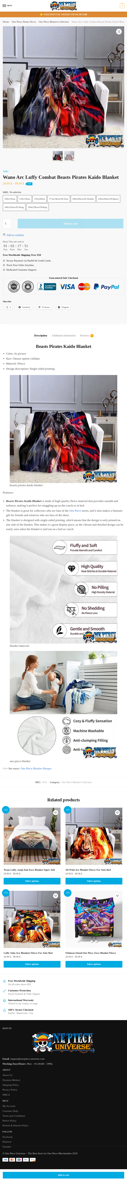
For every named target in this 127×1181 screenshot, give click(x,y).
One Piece (75, 510)
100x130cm (9, 199)
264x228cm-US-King (37, 207)
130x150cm (24, 199)
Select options (32, 881)
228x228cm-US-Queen (108, 199)
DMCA (6, 1094)
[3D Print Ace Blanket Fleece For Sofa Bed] (93, 836)
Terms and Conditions (13, 1116)
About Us (7, 1075)
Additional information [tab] (64, 335)
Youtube (6, 1146)
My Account (8, 1106)
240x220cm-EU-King (14, 207)
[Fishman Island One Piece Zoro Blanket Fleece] (93, 919)
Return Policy (9, 1120)
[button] (119, 31)
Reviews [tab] (84, 335)
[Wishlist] (55, 812)
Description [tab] (40, 335)
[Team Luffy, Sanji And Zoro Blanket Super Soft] (32, 836)
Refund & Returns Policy (15, 1125)
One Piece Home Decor (24, 21)
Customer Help (10, 1111)
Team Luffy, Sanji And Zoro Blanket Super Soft (29, 870)
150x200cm (39, 199)
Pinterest (6, 1141)
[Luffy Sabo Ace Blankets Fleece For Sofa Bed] (32, 919)
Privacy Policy (9, 1089)
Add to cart (63, 1175)
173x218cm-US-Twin (58, 199)
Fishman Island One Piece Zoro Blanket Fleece (90, 953)
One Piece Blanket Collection (54, 21)
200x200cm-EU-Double (83, 199)
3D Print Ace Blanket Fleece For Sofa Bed (88, 870)
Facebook (7, 1137)
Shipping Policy (10, 1085)
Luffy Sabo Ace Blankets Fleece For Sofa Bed (28, 953)
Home (6, 21)
